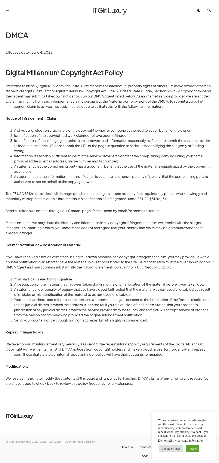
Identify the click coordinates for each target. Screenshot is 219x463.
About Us (127, 447)
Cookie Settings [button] (171, 448)
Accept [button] (193, 448)
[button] (7, 10)
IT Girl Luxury (109, 10)
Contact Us (146, 447)
